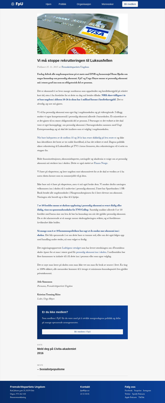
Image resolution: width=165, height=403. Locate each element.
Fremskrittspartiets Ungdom (75, 67)
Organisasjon (84, 4)
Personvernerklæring (18, 397)
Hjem (48, 4)
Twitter (127, 394)
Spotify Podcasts (138, 394)
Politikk (62, 4)
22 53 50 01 (84, 394)
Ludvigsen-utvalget (71, 248)
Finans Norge (101, 163)
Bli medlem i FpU (82, 332)
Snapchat (137, 390)
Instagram (147, 390)
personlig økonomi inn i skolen (91, 252)
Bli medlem (130, 4)
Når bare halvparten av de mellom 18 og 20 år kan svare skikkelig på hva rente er (76, 138)
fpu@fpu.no (84, 390)
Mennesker (108, 4)
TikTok (141, 397)
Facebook (128, 390)
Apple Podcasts (131, 397)
